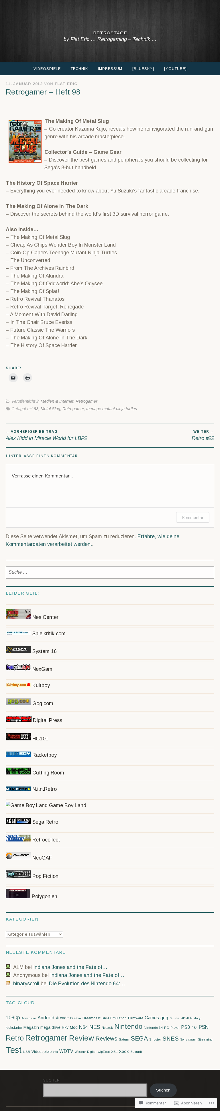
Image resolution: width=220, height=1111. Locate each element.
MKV (65, 1027)
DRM (105, 1018)
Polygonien (43, 896)
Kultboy (40, 685)
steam (192, 1039)
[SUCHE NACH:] (110, 572)
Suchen (51, 1080)
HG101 (39, 739)
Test (13, 1050)
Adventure (28, 1018)
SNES (170, 1038)
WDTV (66, 1051)
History (195, 1018)
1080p (13, 1017)
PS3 (185, 1027)
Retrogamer (86, 401)
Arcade (62, 1018)
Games (152, 1017)
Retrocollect (45, 840)
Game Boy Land (67, 805)
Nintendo (128, 1026)
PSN (204, 1027)
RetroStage (110, 32)
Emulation (118, 1018)
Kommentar (192, 517)
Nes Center (44, 617)
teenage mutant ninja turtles (111, 408)
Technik (79, 68)
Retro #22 (203, 435)
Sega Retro (44, 822)
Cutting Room (47, 773)
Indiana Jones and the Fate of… (70, 967)
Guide (174, 1018)
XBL (114, 1052)
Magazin (31, 1027)
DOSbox (75, 1018)
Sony (183, 1039)
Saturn (124, 1039)
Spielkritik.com (48, 633)
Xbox (124, 1051)
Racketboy (44, 755)
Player (175, 1027)
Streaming (205, 1039)
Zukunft (136, 1051)
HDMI (185, 1018)
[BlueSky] (143, 68)
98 (36, 408)
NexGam (41, 669)
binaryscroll (26, 983)
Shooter (155, 1039)
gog (164, 1017)
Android (46, 1017)
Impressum (110, 68)
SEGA (139, 1038)
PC (166, 1028)
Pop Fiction (44, 876)
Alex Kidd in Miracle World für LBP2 (46, 435)
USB (26, 1052)
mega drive (50, 1027)
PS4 (194, 1027)
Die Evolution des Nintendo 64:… (87, 983)
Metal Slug (50, 408)
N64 (83, 1027)
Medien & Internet (57, 401)
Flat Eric (66, 84)
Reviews (106, 1038)
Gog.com (42, 703)
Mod (74, 1027)
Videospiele (47, 68)
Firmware (135, 1018)
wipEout (104, 1052)
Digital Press (47, 720)
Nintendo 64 (153, 1028)
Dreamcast (91, 1018)
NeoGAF (41, 858)
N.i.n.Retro (44, 789)
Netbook (107, 1027)
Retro (15, 1038)
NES (94, 1027)
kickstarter (14, 1027)
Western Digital (85, 1051)
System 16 (44, 651)
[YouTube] (175, 68)
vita (55, 1051)
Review (81, 1038)
